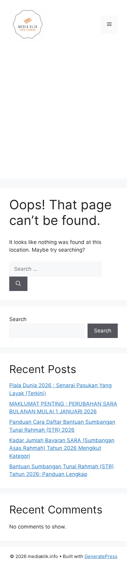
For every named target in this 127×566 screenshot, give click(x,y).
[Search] (18, 284)
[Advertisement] (63, 115)
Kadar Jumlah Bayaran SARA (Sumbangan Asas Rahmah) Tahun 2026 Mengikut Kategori (61, 448)
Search (18, 319)
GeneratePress (100, 556)
